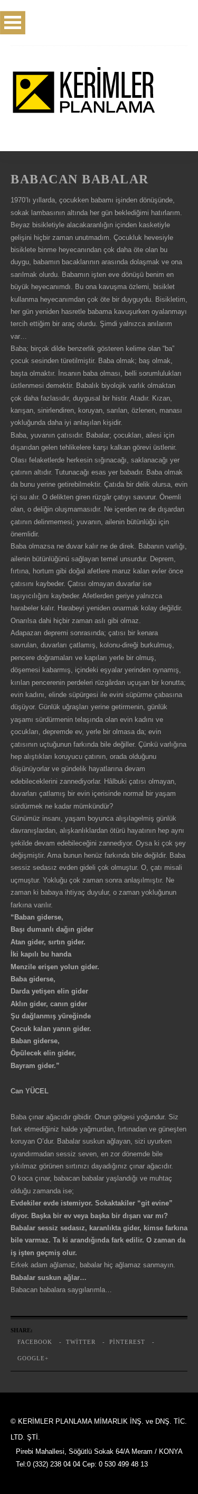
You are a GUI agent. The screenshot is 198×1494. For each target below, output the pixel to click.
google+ (33, 1358)
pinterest (127, 1342)
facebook (34, 1342)
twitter (81, 1342)
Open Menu (12, 22)
